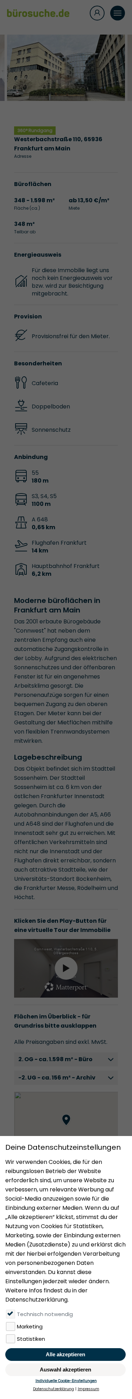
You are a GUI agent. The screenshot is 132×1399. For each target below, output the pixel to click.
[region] (66, 1127)
